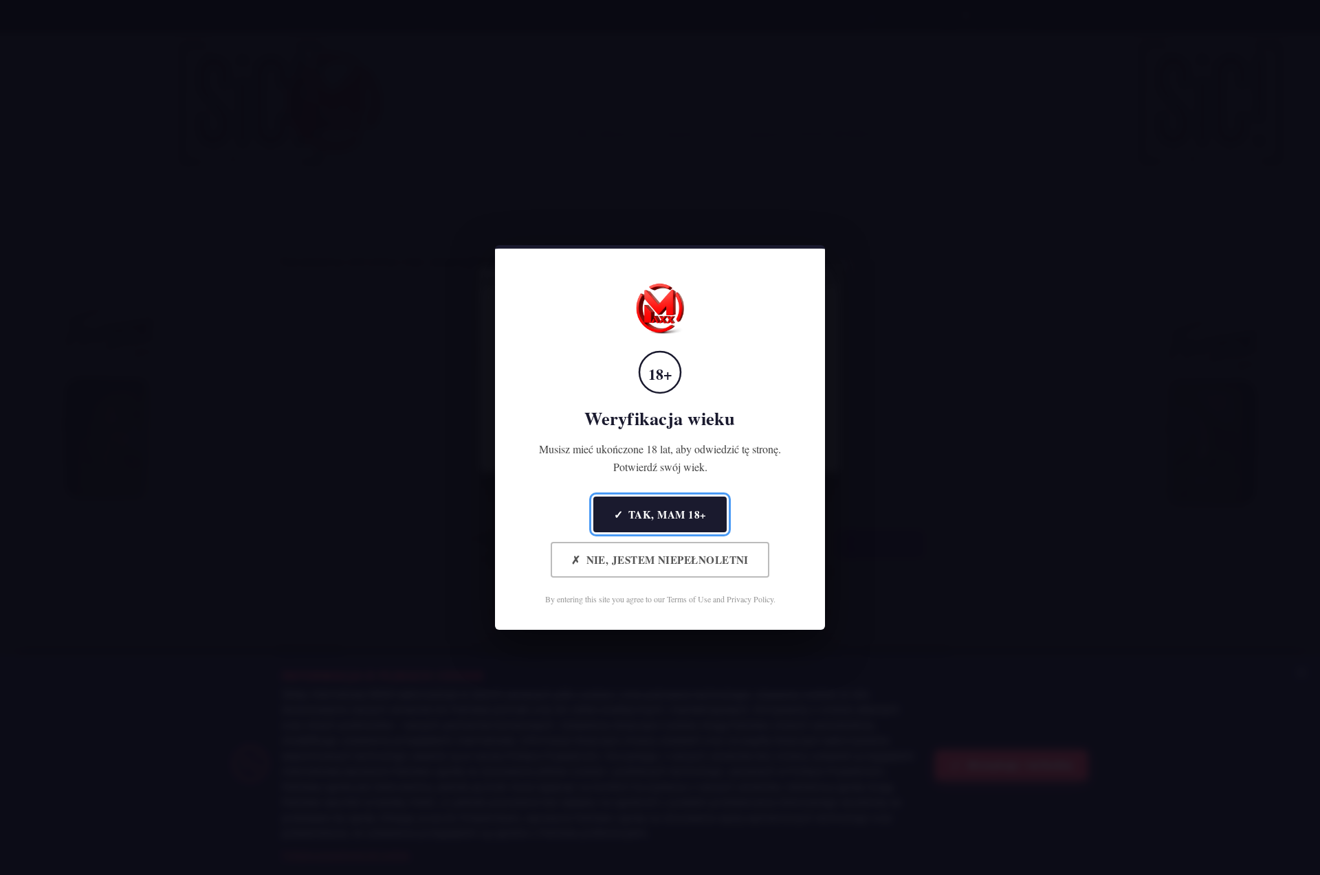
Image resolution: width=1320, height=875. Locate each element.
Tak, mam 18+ (660, 514)
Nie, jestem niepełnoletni (660, 559)
